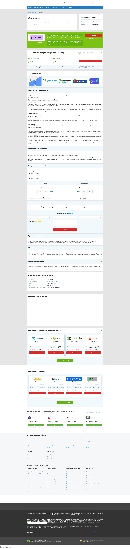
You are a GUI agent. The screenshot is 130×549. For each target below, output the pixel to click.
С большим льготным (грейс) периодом (35, 485)
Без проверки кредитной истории (73, 441)
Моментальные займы (32, 454)
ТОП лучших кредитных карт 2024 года (35, 473)
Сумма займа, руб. (35, 58)
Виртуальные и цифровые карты (53, 477)
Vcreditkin (37, 381)
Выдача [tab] (45, 183)
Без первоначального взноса (92, 471)
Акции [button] (63, 7)
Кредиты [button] (48, 7)
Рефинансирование (90, 479)
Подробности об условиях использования (56, 527)
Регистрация (100, 2)
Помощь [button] (70, 7)
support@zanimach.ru (46, 26)
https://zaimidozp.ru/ (96, 21)
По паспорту (69, 473)
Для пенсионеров (50, 487)
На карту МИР (89, 441)
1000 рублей (49, 456)
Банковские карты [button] (38, 7)
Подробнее (83, 28)
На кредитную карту (90, 445)
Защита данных (54, 506)
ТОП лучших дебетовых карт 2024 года (55, 473)
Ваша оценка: (31, 221)
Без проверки (69, 477)
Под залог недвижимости (71, 489)
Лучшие (88, 489)
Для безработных (30, 491)
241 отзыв (60, 343)
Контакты (35, 506)
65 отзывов (42, 343)
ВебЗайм (37, 341)
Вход (95, 2)
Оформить (93, 35)
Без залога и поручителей (71, 445)
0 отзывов (40, 42)
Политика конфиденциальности (82, 506)
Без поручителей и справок (72, 475)
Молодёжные (49, 489)
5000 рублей (49, 458)
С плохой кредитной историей (72, 479)
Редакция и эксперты (44, 506)
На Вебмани (88, 443)
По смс (48, 441)
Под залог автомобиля (71, 487)
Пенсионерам (30, 441)
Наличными (69, 471)
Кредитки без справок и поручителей (35, 471)
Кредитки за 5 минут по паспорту (34, 487)
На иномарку (89, 487)
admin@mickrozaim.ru (98, 540)
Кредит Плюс (74, 341)
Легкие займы (30, 458)
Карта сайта (94, 506)
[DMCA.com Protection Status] (30, 540)
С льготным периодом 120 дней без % (35, 483)
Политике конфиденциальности (6, 547)
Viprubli (74, 381)
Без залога (68, 483)
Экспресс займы (30, 456)
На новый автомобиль (91, 485)
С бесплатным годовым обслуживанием (35, 475)
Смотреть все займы (65, 360)
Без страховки (69, 481)
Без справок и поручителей (72, 443)
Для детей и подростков (52, 485)
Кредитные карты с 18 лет (32, 489)
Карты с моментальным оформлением (55, 475)
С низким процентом (90, 475)
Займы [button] (29, 7)
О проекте (29, 506)
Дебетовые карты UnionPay (52, 483)
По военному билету (51, 443)
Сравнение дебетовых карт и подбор (54, 471)
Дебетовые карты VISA (51, 481)
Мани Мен (55, 341)
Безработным (30, 445)
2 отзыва (79, 343)
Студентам (29, 443)
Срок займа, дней (60, 58)
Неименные (49, 491)
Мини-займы (49, 454)
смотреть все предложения (94, 412)
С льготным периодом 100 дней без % (35, 481)
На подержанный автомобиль (92, 473)
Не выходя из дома (51, 445)
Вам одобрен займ (92, 381)
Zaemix (56, 381)
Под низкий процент (70, 485)
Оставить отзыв (93, 198)
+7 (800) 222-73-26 (37, 24)
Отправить (65, 229)
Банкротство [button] (56, 7)
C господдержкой (89, 477)
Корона (93, 341)
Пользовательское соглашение (66, 506)
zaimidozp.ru (53, 96)
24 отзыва (98, 343)
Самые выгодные (89, 481)
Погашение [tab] (84, 183)
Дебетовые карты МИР (51, 479)
